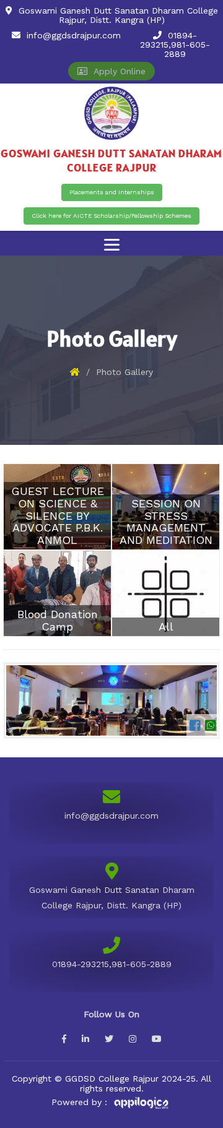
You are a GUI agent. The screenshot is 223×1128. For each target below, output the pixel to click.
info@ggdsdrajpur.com (74, 35)
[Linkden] (85, 1039)
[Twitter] (109, 1039)
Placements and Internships (111, 192)
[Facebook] (64, 1039)
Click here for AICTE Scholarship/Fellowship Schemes (111, 215)
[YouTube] (157, 1039)
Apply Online (116, 71)
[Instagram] (132, 1039)
